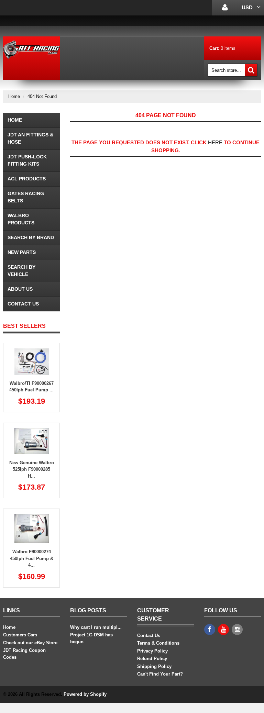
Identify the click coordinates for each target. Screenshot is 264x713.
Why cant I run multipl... (96, 627)
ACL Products (27, 178)
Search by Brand (31, 237)
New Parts (22, 252)
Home (14, 96)
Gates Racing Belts (26, 197)
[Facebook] (209, 629)
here (215, 142)
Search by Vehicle (21, 270)
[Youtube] (223, 629)
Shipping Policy (154, 666)
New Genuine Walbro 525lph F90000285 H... (31, 469)
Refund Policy (152, 658)
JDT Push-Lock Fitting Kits (27, 160)
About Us (20, 289)
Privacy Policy (152, 651)
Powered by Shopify (85, 694)
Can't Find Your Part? (160, 674)
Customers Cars (20, 634)
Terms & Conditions (158, 643)
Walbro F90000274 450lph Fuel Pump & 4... (31, 558)
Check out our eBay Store (30, 642)
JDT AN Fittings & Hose (30, 138)
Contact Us (23, 304)
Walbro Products (21, 219)
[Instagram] (237, 629)
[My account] (225, 7)
